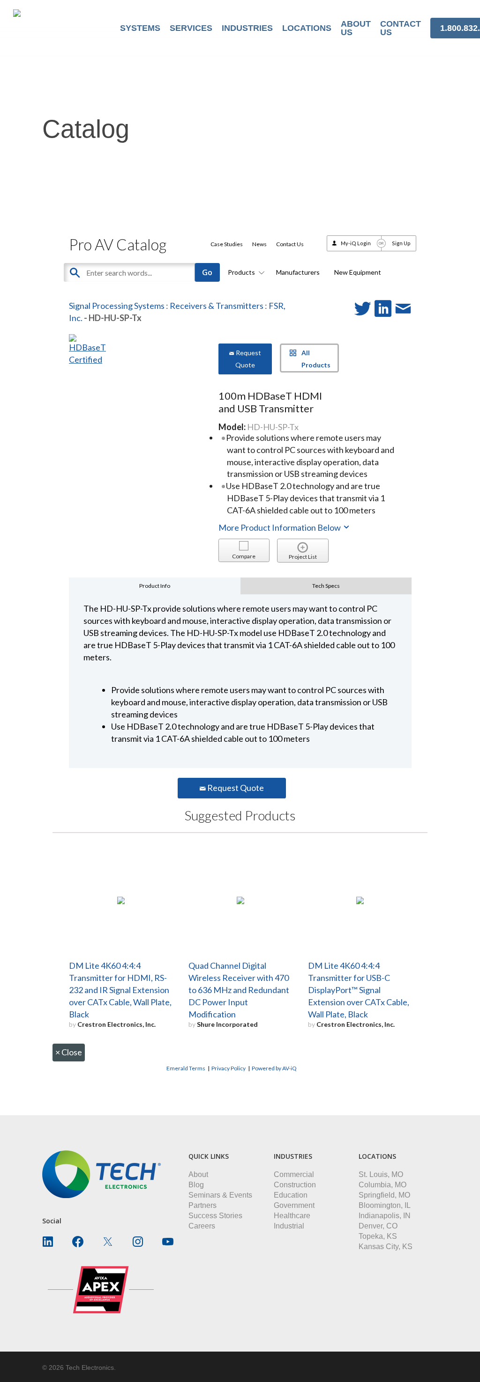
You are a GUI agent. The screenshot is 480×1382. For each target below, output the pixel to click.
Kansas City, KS (385, 1246)
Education (291, 1195)
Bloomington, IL (385, 1205)
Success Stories (215, 1216)
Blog (196, 1185)
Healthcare (292, 1216)
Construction (295, 1185)
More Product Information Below (280, 527)
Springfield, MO (384, 1195)
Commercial (294, 1174)
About (198, 1174)
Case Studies (226, 244)
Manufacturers (298, 272)
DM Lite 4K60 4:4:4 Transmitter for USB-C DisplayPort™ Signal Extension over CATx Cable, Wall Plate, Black (358, 989)
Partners (202, 1205)
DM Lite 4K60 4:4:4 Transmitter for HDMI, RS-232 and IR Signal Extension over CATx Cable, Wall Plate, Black (120, 989)
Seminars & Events (220, 1195)
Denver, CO (378, 1226)
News (259, 244)
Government (294, 1205)
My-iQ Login (356, 243)
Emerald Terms (185, 1068)
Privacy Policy (228, 1068)
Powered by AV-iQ (274, 1068)
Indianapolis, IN (385, 1216)
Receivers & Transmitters (216, 305)
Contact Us (290, 244)
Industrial (289, 1226)
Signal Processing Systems (117, 305)
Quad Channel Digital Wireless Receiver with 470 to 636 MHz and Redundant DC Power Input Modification (238, 989)
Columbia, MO (382, 1185)
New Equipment (357, 272)
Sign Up (401, 243)
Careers (201, 1226)
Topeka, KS (378, 1236)
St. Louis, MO (381, 1174)
